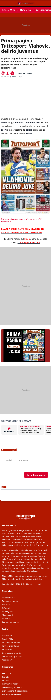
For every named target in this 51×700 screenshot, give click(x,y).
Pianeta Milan (9, 9)
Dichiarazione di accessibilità (15, 691)
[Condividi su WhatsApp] (3, 73)
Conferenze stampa (10, 622)
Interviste (6, 618)
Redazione (6, 673)
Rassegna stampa (10, 601)
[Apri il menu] (3, 3)
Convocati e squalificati (12, 656)
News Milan (25, 10)
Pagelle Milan (8, 639)
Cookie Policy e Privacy (12, 687)
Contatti (5, 677)
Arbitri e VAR (7, 660)
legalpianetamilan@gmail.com (24, 571)
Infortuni (6, 608)
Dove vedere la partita (11, 653)
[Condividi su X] (12, 73)
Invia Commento (36, 475)
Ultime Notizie (8, 597)
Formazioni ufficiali (10, 646)
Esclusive (6, 604)
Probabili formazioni (11, 642)
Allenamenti (7, 615)
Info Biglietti (7, 611)
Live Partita (7, 635)
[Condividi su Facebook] (7, 73)
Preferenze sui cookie (11, 694)
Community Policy (10, 684)
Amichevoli (7, 649)
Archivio (5, 680)
